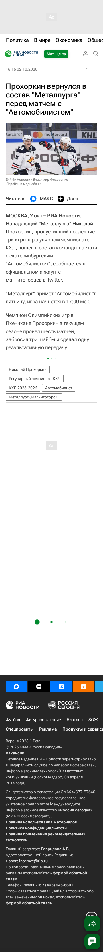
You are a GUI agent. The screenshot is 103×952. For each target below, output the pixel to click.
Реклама (48, 729)
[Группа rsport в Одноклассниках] (83, 686)
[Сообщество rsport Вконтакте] (61, 686)
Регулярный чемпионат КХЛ (34, 378)
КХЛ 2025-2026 (23, 387)
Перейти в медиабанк (23, 184)
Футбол (13, 719)
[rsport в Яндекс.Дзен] (39, 686)
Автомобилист (58, 387)
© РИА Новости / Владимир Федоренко (37, 180)
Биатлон (75, 719)
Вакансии (15, 753)
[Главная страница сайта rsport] (34, 54)
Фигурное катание (43, 719)
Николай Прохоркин (28, 369)
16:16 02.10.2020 (21, 69)
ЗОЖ (93, 719)
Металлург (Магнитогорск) (34, 397)
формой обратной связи (29, 903)
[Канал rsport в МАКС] (16, 686)
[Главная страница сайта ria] (6, 54)
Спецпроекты (19, 729)
